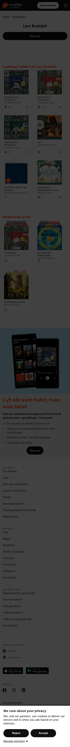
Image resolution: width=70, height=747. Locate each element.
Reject (16, 733)
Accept (43, 733)
